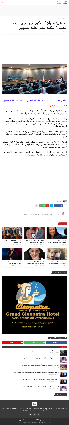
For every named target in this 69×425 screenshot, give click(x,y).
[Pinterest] (47, 205)
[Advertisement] (34, 10)
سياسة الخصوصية (42, 422)
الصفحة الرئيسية (63, 18)
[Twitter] (51, 205)
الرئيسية (50, 422)
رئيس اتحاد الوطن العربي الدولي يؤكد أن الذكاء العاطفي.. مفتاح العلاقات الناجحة (41, 386)
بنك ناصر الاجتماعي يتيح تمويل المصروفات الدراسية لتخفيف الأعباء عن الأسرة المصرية (39, 379)
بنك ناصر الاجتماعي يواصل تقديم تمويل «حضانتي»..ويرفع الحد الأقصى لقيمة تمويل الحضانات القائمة (36, 372)
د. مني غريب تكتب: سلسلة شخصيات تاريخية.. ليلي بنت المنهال (45, 351)
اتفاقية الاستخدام (32, 422)
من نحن (24, 422)
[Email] (40, 205)
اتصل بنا (19, 422)
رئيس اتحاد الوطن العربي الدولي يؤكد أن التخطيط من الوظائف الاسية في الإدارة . (40, 365)
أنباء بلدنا (56, 212)
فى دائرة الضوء (55, 18)
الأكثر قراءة (63, 347)
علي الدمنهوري (22, 420)
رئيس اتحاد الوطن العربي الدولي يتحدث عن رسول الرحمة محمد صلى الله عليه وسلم (40, 358)
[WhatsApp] (44, 205)
